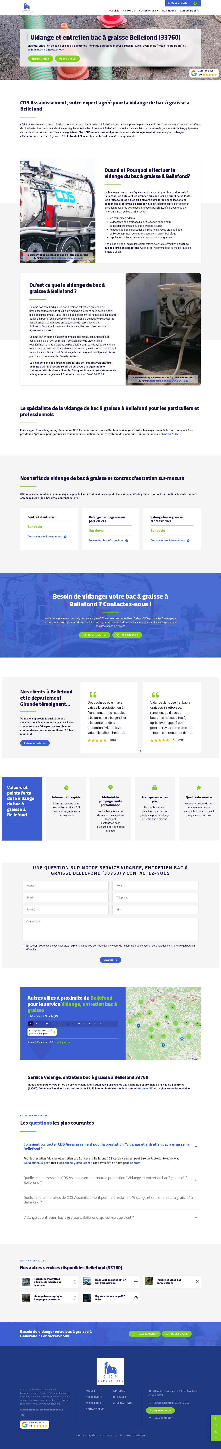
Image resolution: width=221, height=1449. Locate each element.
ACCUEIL (114, 10)
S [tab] (95, 1023)
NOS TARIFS (169, 10)
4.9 (200, 74)
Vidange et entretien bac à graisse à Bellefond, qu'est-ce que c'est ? (78, 1217)
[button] (186, 1023)
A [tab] (31, 1023)
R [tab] (90, 1023)
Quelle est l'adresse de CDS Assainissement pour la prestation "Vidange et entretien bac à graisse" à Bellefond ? (105, 1180)
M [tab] (73, 1023)
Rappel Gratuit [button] (40, 58)
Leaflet (196, 1058)
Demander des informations (45, 536)
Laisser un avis (33, 743)
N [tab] (79, 1023)
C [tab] (41, 1023)
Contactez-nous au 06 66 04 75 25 (63, 257)
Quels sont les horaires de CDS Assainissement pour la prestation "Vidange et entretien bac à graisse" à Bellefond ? (108, 1200)
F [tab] (52, 1023)
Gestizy (128, 1435)
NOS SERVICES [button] (147, 10)
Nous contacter (97, 635)
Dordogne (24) (63, 1042)
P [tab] (84, 1023)
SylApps (140, 1435)
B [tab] (36, 1023)
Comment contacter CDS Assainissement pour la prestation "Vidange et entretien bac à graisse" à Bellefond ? (106, 1147)
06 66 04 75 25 (179, 3)
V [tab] (100, 1023)
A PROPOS (129, 10)
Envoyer (108, 959)
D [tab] (47, 1023)
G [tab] (57, 1023)
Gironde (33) (145, 1088)
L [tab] (68, 1023)
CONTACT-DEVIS (189, 10)
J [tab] (63, 1023)
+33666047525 (33, 1163)
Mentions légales (86, 1435)
